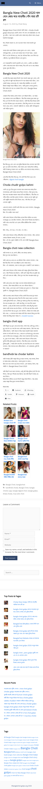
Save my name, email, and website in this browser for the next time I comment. (21, 550)
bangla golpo (33, 491)
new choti (33, 773)
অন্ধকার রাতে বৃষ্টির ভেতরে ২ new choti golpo (18, 688)
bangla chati (18, 737)
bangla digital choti (20, 491)
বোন (21, 775)
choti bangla (26, 769)
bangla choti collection (15, 755)
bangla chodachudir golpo (19, 742)
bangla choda (27, 737)
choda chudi (25, 765)
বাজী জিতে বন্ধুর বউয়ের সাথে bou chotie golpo (18, 697)
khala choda (7, 494)
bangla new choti (27, 760)
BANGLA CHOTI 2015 (21, 752)
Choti (20, 769)
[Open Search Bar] (30, 3)
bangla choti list (8, 757)
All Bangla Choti (9, 737)
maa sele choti (18, 494)
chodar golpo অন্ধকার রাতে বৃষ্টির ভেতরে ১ (17, 691)
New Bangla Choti (24, 773)
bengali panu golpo (17, 765)
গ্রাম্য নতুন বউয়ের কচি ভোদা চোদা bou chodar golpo (20, 703)
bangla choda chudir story (16, 745)
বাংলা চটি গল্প (16, 775)
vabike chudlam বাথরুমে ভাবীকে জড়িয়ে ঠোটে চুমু (19, 701)
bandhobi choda (12, 488)
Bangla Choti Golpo (30, 754)
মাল (23, 775)
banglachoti (20, 484)
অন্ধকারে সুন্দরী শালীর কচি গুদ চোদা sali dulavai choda (20, 710)
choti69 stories (27, 316)
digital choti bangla (16, 179)
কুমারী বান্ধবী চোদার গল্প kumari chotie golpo (18, 694)
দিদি (12, 775)
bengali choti (26, 763)
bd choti (20, 763)
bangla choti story (30, 757)
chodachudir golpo (13, 769)
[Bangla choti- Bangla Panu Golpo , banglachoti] (3, 3)
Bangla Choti (10, 484)
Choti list (14, 773)
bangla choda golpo (29, 745)
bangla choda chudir (24, 740)
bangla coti (7, 760)
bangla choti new (18, 757)
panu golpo (7, 775)
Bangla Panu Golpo (10, 763)
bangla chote (17, 749)
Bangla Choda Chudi (12, 740)
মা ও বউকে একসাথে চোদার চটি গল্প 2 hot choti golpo (20, 713)
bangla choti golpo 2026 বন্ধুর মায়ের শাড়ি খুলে (19, 707)
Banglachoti (9, 752)
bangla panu (35, 760)
